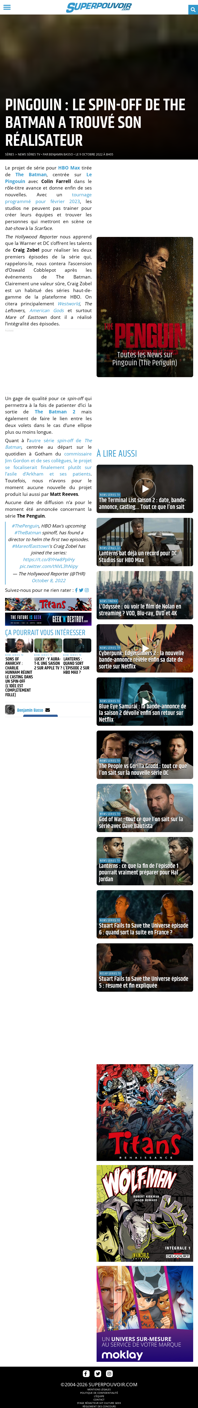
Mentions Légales (99, 1389)
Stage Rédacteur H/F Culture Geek (99, 1403)
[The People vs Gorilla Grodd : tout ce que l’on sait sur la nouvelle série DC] (145, 755)
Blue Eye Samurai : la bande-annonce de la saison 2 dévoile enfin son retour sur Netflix (142, 713)
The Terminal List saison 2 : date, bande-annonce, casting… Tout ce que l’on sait (142, 504)
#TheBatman (27, 532)
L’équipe (99, 1396)
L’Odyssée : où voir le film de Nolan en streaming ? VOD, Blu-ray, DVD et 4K (140, 610)
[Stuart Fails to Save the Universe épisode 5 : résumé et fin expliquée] (145, 967)
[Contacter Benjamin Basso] (47, 709)
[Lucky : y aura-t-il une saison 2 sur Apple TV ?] (48, 645)
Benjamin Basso (61, 154)
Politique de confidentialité (99, 1392)
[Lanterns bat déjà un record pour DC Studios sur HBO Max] (145, 542)
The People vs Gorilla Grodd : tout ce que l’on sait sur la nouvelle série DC (143, 770)
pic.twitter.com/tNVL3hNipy (49, 566)
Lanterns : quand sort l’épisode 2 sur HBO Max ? (76, 666)
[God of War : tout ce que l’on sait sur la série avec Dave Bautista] (145, 808)
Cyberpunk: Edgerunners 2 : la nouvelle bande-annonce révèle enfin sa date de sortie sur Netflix (141, 660)
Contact (99, 1399)
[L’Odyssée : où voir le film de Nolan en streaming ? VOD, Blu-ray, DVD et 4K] (145, 595)
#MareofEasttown (30, 546)
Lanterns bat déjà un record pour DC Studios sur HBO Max (138, 557)
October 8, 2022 (48, 580)
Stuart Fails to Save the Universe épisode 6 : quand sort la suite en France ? (143, 929)
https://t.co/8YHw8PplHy (48, 559)
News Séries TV (29, 154)
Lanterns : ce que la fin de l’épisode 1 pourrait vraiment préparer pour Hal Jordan (138, 873)
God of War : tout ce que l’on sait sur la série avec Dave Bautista (141, 823)
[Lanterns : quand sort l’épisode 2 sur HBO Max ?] (77, 645)
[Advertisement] (48, 361)
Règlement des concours (99, 1406)
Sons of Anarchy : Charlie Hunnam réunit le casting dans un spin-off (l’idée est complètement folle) (19, 677)
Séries (9, 154)
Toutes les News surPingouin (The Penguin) (144, 359)
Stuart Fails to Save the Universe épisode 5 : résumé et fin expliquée (143, 982)
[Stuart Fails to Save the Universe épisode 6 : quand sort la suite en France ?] (145, 914)
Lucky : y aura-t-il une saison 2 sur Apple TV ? (48, 664)
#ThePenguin (25, 526)
